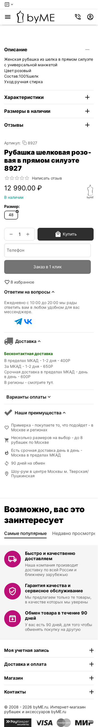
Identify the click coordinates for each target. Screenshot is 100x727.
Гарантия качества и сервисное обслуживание (54, 588)
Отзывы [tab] (13, 125)
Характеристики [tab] (24, 97)
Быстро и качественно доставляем (50, 555)
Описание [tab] (15, 49)
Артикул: (12, 143)
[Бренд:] (90, 192)
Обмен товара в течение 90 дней (56, 615)
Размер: (12, 206)
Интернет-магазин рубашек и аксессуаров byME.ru (45, 709)
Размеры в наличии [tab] (27, 111)
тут (49, 382)
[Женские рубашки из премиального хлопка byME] (35, 17)
